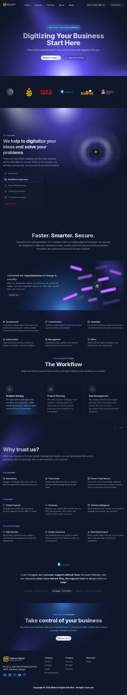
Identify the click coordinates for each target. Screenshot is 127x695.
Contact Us (63, 638)
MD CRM (68, 665)
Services (38, 5)
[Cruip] (14, 659)
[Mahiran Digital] (9, 4)
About (61, 5)
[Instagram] (15, 674)
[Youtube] (20, 674)
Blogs (71, 5)
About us (48, 661)
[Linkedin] (10, 675)
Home (27, 5)
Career (47, 669)
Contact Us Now (51, 58)
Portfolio (50, 5)
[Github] (24, 674)
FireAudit (69, 669)
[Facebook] (5, 674)
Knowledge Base (51, 673)
